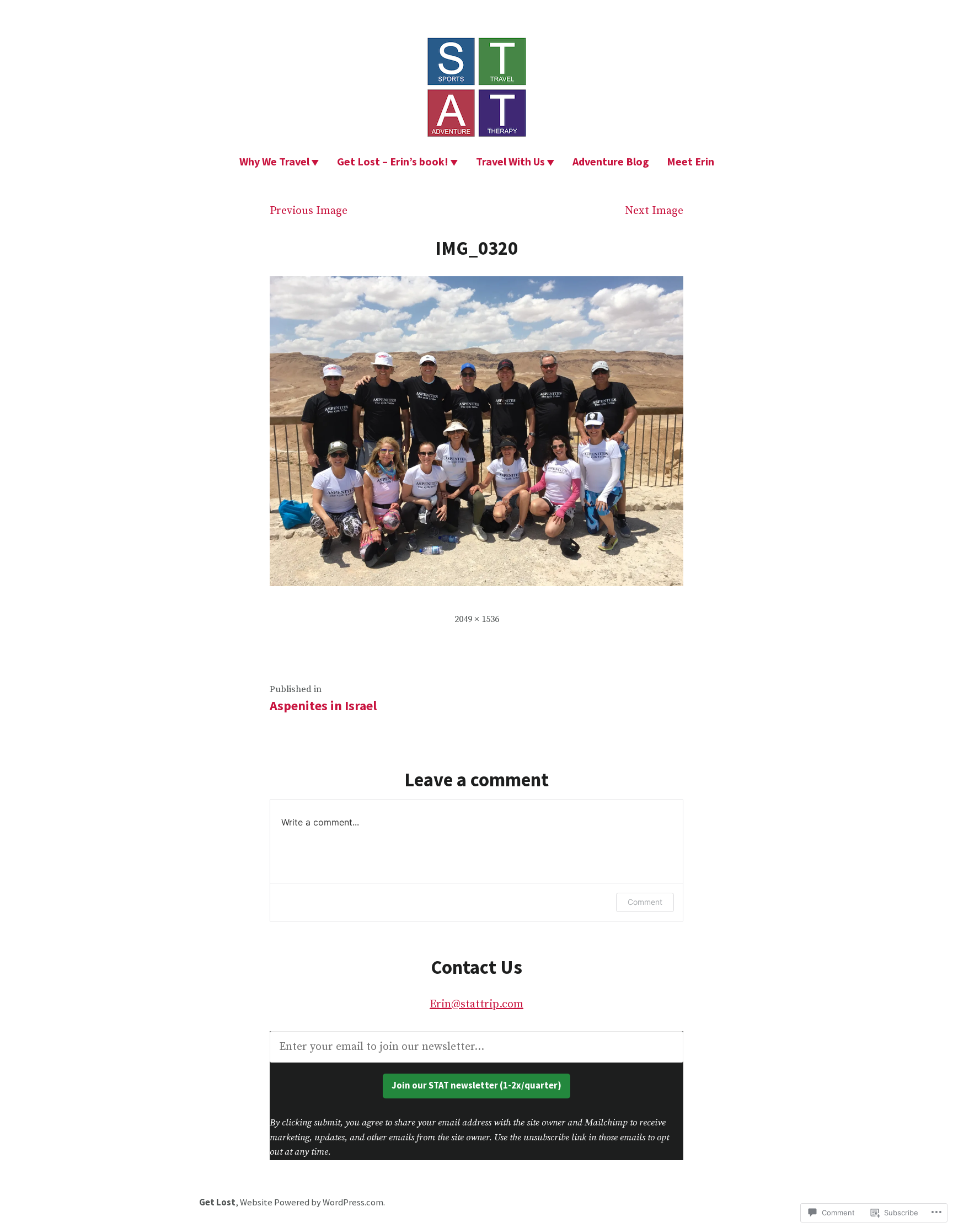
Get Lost (217, 1202)
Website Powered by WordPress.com (311, 1202)
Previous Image (308, 211)
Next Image (654, 211)
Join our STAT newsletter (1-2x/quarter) (476, 1085)
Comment (645, 902)
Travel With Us (510, 161)
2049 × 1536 (476, 619)
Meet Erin (690, 161)
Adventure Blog (610, 161)
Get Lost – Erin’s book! (392, 161)
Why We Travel (274, 161)
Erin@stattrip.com (476, 1004)
